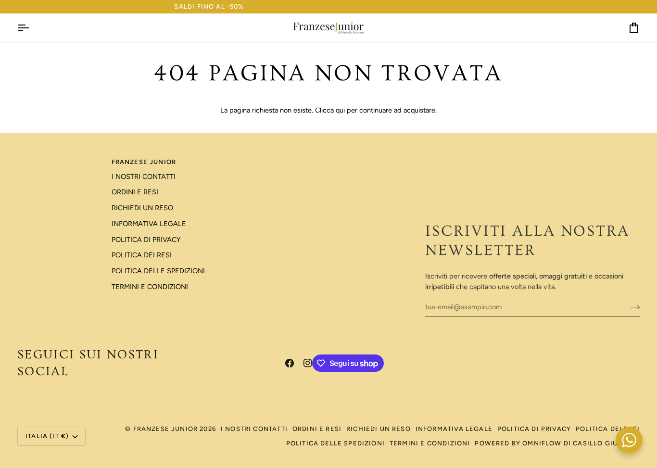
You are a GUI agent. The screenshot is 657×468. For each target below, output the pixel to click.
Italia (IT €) (47, 436)
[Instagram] (307, 363)
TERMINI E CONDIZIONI (150, 286)
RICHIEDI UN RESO (142, 207)
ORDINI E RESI (135, 192)
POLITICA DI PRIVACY (146, 239)
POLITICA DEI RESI (142, 255)
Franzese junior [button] (144, 161)
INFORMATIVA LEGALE (149, 223)
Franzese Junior (165, 428)
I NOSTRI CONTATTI (144, 176)
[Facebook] (289, 363)
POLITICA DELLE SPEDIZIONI (158, 270)
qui (340, 110)
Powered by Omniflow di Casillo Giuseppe (557, 443)
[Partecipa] (632, 307)
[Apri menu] (31, 27)
